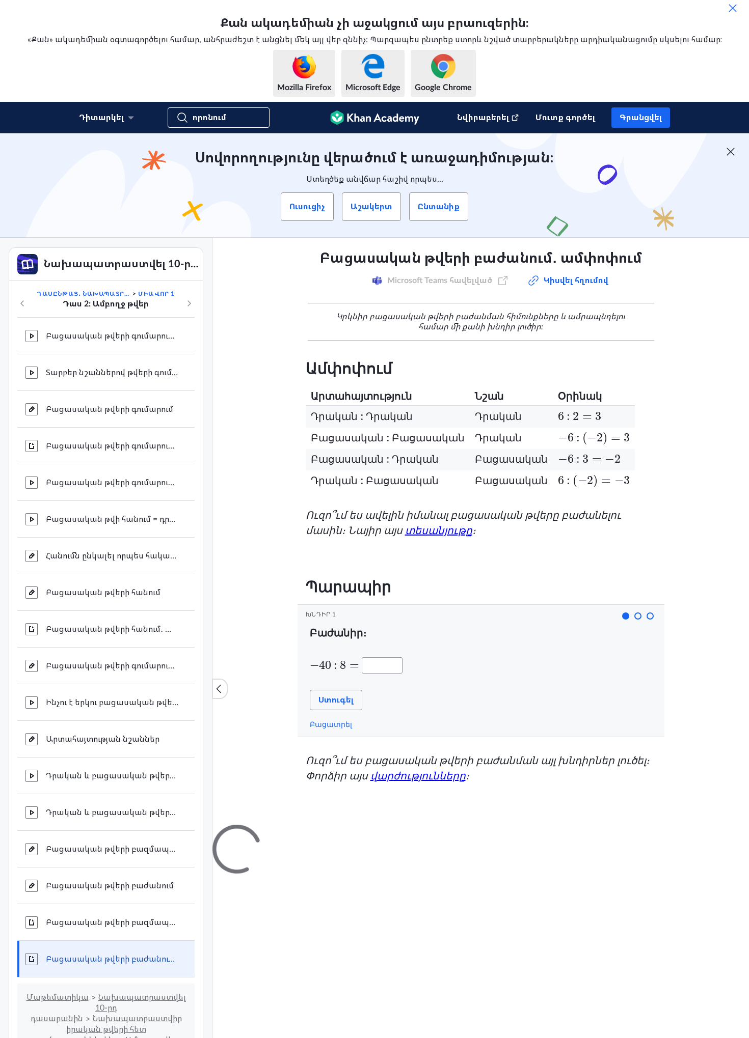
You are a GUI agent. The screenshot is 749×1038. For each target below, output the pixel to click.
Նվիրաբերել (483, 118)
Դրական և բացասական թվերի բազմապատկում (112, 776)
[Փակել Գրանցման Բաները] (730, 152)
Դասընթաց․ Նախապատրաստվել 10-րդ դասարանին (83, 294)
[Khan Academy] (374, 117)
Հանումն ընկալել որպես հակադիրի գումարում (112, 556)
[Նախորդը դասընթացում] (22, 303)
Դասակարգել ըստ (513, 954)
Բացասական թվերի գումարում (109, 409)
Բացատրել (331, 724)
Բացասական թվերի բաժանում (110, 886)
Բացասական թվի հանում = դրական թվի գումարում (112, 519)
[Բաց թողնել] (733, 8)
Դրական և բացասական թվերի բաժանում (112, 812)
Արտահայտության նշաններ (102, 739)
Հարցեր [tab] (333, 834)
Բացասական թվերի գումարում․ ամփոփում (112, 446)
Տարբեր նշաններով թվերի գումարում (112, 373)
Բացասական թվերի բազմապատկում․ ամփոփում (112, 922)
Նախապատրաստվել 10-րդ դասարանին (108, 1008)
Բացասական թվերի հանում (103, 592)
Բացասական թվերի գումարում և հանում (112, 483)
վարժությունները (418, 776)
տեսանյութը (438, 531)
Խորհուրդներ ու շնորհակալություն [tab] (428, 834)
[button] (626, 616)
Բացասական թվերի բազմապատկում (112, 849)
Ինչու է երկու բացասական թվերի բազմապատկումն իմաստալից (112, 702)
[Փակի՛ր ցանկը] (220, 689)
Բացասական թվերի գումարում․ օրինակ (112, 336)
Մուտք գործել (565, 118)
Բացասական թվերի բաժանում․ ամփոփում (112, 959)
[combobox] (601, 954)
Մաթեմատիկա (57, 997)
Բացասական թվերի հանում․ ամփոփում (112, 629)
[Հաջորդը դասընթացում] (189, 303)
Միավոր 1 (156, 294)
